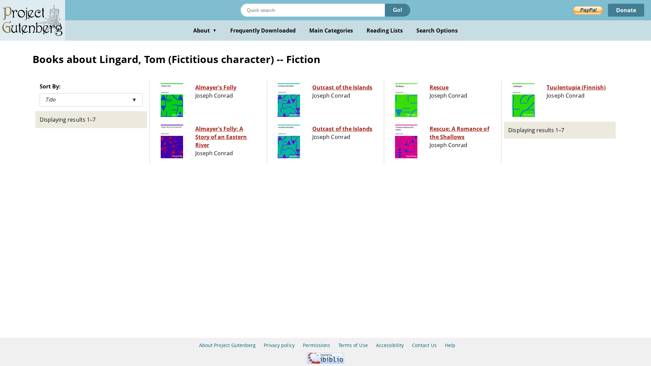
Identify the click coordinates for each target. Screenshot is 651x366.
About (205, 30)
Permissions (316, 345)
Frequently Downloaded (263, 30)
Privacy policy (279, 345)
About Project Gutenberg (227, 345)
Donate (626, 10)
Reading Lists (385, 30)
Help (450, 345)
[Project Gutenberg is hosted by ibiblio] (325, 362)
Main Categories (331, 30)
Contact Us (424, 345)
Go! (397, 10)
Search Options (437, 30)
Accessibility (390, 345)
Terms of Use (353, 345)
